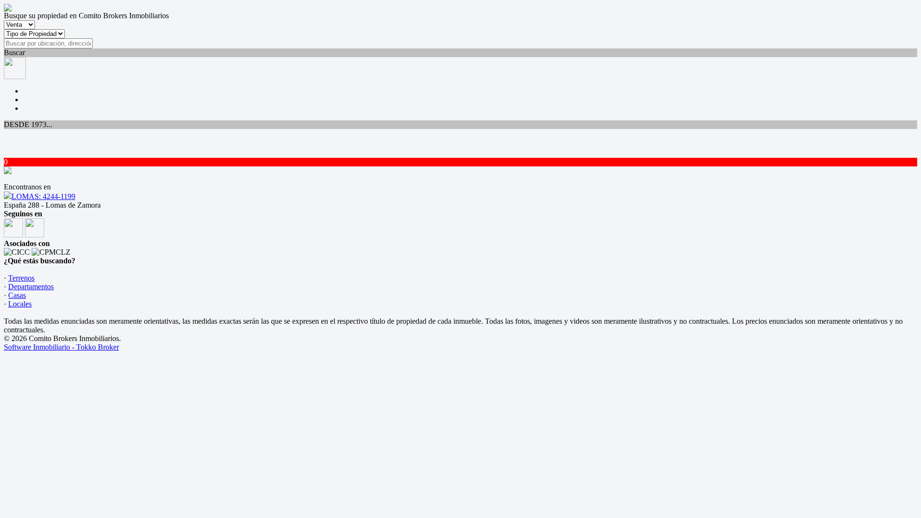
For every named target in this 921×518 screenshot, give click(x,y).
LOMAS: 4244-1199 (43, 196)
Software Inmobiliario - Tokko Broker (61, 347)
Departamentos (31, 287)
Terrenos (21, 278)
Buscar (14, 52)
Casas (17, 295)
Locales (20, 304)
